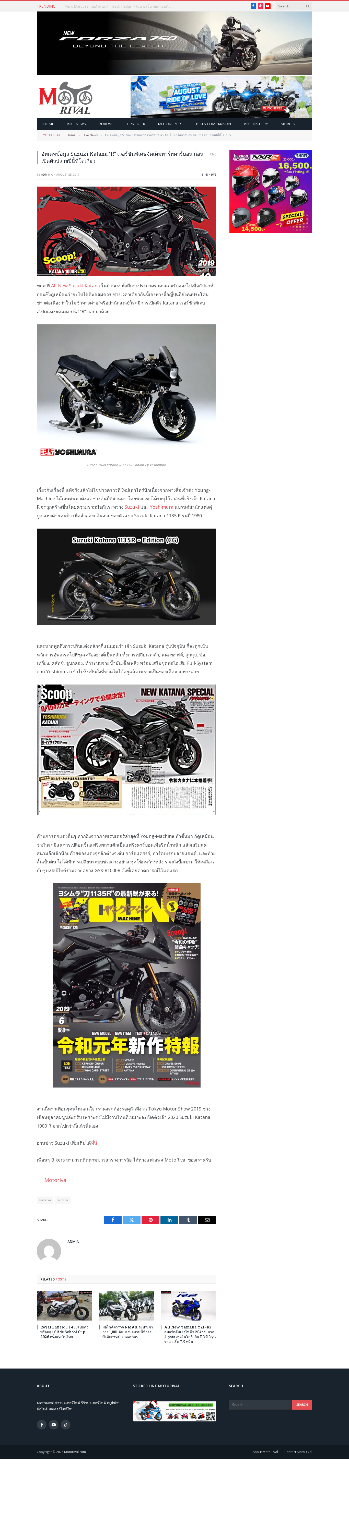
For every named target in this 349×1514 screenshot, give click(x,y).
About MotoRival (265, 1451)
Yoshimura (161, 507)
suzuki (62, 1200)
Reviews (106, 123)
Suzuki (132, 507)
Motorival (55, 1179)
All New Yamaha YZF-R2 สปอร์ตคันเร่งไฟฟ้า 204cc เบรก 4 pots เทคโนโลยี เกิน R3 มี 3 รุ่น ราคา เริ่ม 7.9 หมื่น (190, 1334)
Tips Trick (135, 123)
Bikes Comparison (213, 123)
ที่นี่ (94, 1143)
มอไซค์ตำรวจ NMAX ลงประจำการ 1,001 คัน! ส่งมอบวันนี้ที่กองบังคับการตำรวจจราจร (127, 1332)
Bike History (256, 123)
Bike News (76, 123)
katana (45, 1200)
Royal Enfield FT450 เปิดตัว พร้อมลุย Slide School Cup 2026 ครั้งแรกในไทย (64, 1332)
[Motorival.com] (66, 97)
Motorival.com (75, 1451)
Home (48, 123)
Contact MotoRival (298, 1451)
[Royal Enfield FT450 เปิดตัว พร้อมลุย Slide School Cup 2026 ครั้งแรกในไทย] (64, 1305)
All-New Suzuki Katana (75, 286)
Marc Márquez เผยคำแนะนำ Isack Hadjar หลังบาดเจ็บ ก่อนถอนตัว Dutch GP (121, 6)
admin (45, 174)
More (286, 123)
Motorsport (170, 123)
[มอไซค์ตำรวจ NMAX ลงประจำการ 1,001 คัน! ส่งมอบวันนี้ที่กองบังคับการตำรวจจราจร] (126, 1305)
